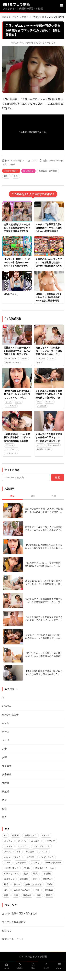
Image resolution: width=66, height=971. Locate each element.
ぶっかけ (52, 358)
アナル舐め (41, 358)
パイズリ (30, 857)
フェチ (39, 402)
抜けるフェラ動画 (16, 4)
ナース (5, 731)
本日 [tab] (12, 496)
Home (5, 17)
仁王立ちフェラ (11, 873)
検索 (57, 477)
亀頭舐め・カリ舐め (48, 171)
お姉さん (7, 706)
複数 (6, 895)
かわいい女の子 (20, 17)
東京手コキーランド (12, 939)
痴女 (4, 808)
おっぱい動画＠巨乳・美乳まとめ (20, 913)
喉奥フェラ (9, 879)
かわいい (46, 835)
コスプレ (8, 846)
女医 (4, 757)
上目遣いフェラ (10, 453)
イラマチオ (9, 445)
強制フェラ (48, 879)
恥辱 (6, 884)
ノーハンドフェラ (12, 852)
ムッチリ (35, 862)
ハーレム (43, 852)
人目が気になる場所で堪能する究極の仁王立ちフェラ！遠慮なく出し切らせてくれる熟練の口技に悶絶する (49, 441)
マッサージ (49, 402)
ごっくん (8, 402)
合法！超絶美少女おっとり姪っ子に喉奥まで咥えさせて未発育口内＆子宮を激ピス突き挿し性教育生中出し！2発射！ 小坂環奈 (17, 231)
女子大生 (7, 766)
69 (5, 835)
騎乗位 (49, 895)
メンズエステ (41, 406)
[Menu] (61, 6)
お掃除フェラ (30, 835)
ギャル (5, 723)
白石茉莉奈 (28, 171)
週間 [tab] (33, 496)
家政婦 (5, 791)
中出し (27, 868)
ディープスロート (11, 358)
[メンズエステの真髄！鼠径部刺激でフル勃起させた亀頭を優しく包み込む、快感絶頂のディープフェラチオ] (49, 378)
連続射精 (27, 895)
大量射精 (24, 879)
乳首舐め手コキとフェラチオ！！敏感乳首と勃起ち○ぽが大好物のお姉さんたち (49, 262)
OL (3, 697)
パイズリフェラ (46, 857)
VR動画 (15, 835)
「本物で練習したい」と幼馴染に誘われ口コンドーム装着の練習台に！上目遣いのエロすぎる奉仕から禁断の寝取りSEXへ (17, 441)
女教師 (5, 783)
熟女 (4, 800)
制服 (26, 873)
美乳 (6, 890)
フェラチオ (21, 862)
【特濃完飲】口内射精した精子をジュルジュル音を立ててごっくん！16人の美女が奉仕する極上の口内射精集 (17, 397)
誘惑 (16, 895)
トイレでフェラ (10, 406)
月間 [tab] (54, 496)
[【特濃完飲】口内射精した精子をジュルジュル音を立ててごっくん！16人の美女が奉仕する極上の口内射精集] (17, 378)
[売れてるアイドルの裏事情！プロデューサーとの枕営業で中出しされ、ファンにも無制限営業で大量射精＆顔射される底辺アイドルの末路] (49, 335)
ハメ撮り (24, 358)
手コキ (17, 884)
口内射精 (47, 873)
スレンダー (23, 846)
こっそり (18, 402)
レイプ (39, 363)
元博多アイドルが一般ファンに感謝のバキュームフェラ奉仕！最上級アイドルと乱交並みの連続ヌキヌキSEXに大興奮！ (17, 354)
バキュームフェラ (53, 445)
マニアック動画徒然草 (14, 922)
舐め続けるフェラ (22, 890)
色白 (16, 176)
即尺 (35, 873)
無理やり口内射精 (33, 884)
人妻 (4, 748)
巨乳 (6, 176)
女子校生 (7, 774)
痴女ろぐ (7, 930)
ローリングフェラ (53, 862)
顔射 (39, 895)
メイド (5, 740)
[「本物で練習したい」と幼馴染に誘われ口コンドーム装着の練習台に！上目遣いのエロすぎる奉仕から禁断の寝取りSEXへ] (17, 421)
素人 (4, 817)
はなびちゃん (10, 294)
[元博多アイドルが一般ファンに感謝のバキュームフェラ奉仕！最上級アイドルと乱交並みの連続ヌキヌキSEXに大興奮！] (17, 335)
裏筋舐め (49, 890)
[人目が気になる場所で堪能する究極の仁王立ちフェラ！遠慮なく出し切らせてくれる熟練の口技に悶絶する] (49, 421)
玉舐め (50, 884)
